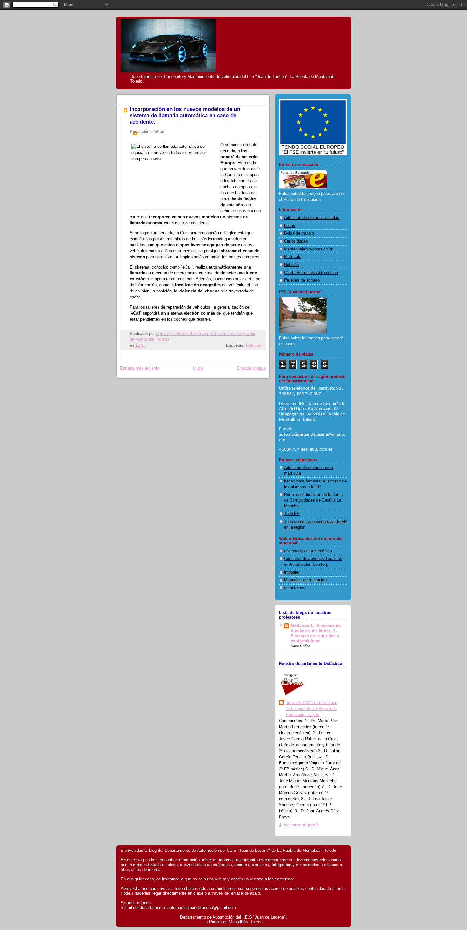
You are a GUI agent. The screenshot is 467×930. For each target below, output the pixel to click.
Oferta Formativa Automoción (311, 272)
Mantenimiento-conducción (308, 249)
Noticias (253, 345)
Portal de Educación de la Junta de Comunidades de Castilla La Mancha (313, 500)
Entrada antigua (251, 368)
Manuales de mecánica (305, 580)
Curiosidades (296, 241)
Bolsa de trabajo (299, 233)
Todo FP (292, 513)
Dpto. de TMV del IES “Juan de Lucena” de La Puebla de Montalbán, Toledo (311, 709)
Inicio (198, 368)
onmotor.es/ (295, 588)
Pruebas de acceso (302, 280)
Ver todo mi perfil (301, 825)
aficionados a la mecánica (308, 551)
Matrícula (292, 257)
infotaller (292, 572)
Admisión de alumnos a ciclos (311, 217)
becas (289, 225)
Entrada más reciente (139, 368)
